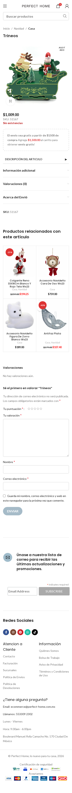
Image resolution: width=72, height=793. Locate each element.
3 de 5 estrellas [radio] (34, 408)
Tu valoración (12, 415)
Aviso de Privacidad (51, 664)
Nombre (9, 462)
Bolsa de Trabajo (49, 657)
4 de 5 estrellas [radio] (37, 408)
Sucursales (10, 670)
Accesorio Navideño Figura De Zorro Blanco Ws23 (19, 336)
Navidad (19, 28)
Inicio (6, 28)
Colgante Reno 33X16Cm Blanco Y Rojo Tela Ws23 (19, 283)
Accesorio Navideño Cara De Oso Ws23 (52, 282)
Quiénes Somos (49, 650)
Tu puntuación (13, 408)
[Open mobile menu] (5, 6)
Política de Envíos (14, 677)
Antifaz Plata (52, 333)
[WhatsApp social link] (28, 632)
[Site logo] (36, 5)
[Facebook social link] (6, 632)
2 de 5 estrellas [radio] (31, 408)
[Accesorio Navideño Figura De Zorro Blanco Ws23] (19, 315)
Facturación (10, 663)
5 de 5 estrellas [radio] (40, 408)
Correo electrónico (16, 478)
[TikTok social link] (35, 632)
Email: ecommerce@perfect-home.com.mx (29, 706)
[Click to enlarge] (10, 101)
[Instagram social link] (13, 632)
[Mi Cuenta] (67, 6)
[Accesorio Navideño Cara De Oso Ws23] (52, 262)
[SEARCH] (65, 16)
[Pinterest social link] (20, 632)
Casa (31, 28)
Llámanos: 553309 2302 (18, 714)
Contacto (9, 656)
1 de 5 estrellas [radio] (28, 408)
